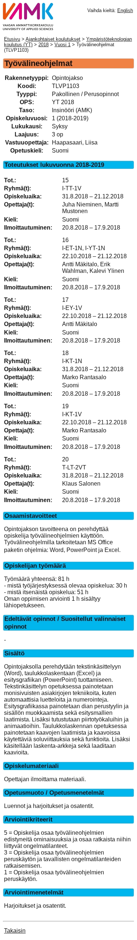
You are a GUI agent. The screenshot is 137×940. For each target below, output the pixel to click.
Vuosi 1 (62, 44)
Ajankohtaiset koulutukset (53, 39)
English (125, 10)
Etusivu (12, 39)
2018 (43, 44)
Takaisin (15, 931)
